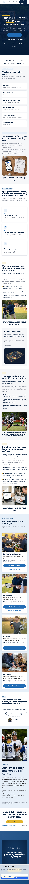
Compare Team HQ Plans (14, 569)
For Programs (7, 43)
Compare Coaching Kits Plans (14, 610)
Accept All (14, 877)
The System (9, 2)
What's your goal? (8, 876)
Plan (13, 1)
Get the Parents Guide (13, 685)
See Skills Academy (13, 648)
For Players (21, 43)
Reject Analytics (14, 874)
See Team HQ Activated (14, 565)
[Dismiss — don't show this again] (14, 876)
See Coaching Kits (13, 606)
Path (17, 1)
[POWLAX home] (4, 2)
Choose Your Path (13, 35)
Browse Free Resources (13, 821)
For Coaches (14, 43)
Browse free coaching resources (15, 39)
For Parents (14, 46)
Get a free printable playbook (9, 825)
